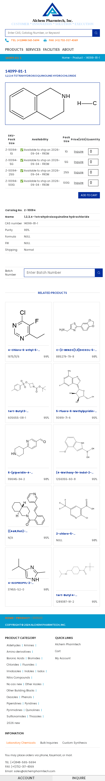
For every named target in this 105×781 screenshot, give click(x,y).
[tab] (20, 743)
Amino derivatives (19, 652)
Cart (58, 651)
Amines (29, 645)
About (68, 50)
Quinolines (33, 710)
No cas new (14, 684)
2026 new (13, 723)
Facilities (51, 50)
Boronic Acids (15, 658)
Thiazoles (35, 716)
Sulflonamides (16, 716)
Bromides (34, 658)
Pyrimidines (14, 710)
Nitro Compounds (18, 678)
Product (78, 58)
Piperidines (14, 703)
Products (14, 50)
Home (66, 58)
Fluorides (28, 665)
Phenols (26, 697)
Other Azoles (33, 684)
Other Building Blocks (20, 690)
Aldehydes (14, 645)
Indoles (29, 671)
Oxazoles (12, 697)
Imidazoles (14, 671)
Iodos (41, 671)
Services (33, 50)
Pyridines (31, 703)
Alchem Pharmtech (68, 644)
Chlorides (13, 665)
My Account (63, 658)
